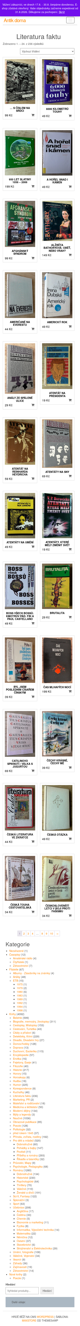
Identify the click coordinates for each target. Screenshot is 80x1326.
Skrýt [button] (62, 12)
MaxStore (29, 1320)
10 (51, 933)
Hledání (10, 1284)
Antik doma (15, 20)
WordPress (45, 1317)
